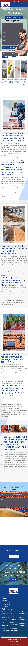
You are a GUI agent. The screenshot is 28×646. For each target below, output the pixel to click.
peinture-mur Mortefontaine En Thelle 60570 (22, 619)
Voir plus (14, 557)
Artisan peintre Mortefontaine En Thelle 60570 (22, 625)
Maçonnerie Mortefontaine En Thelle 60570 (5, 613)
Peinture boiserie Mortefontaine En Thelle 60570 (22, 613)
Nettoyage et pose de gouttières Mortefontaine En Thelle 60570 (14, 622)
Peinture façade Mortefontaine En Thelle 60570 (14, 630)
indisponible (9, 1)
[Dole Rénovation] (5, 5)
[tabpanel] (14, 453)
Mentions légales (14, 641)
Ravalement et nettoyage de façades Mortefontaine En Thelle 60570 (5, 628)
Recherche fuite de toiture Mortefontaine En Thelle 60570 (5, 620)
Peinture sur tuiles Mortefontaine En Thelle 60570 (14, 614)
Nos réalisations (14, 17)
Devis (14, 579)
